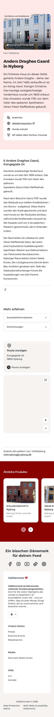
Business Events (16, 636)
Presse (11, 631)
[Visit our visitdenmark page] (27, 564)
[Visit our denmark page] (10, 564)
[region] (27, 404)
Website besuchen (22, 123)
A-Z (10, 676)
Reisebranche (15, 640)
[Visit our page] (18, 564)
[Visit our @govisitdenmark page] (35, 564)
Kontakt (12, 680)
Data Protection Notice (11, 707)
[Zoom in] (45, 420)
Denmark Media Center (20, 658)
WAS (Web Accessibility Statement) (35, 707)
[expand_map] (45, 380)
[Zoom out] (45, 428)
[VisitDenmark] (18, 577)
